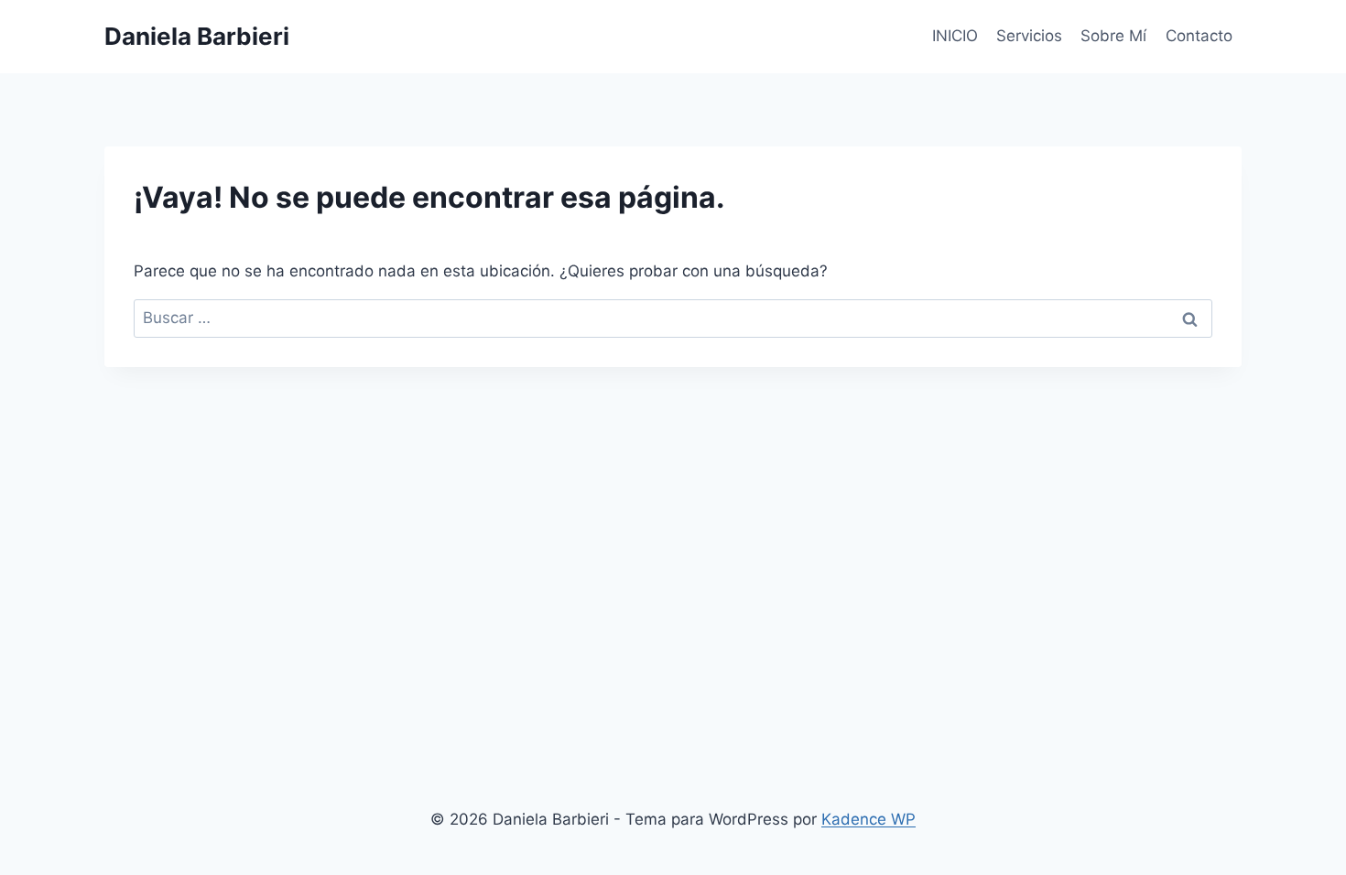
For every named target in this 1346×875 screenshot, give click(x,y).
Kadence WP (868, 819)
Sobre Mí (1113, 36)
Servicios (1029, 36)
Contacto (1199, 36)
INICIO (955, 36)
